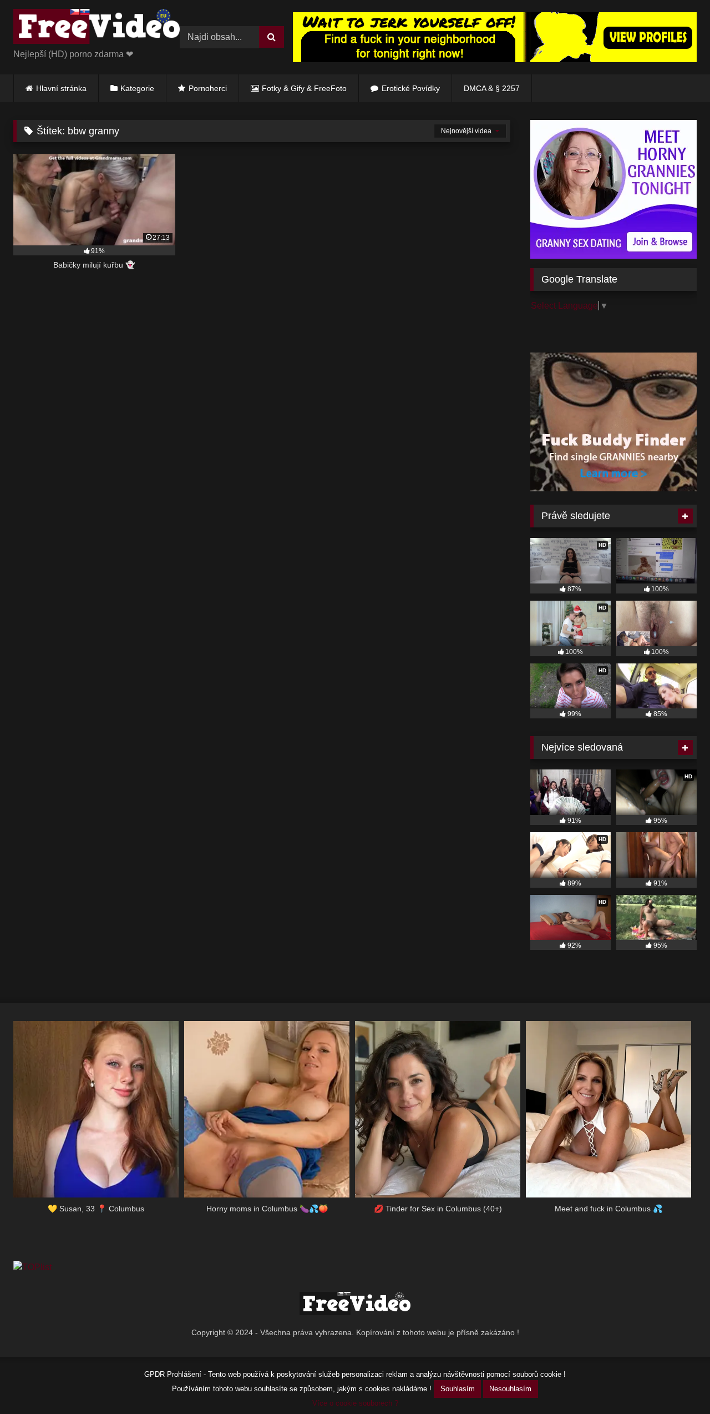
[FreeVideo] (96, 28)
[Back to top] (675, 1381)
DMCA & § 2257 (492, 88)
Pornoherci (208, 88)
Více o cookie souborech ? (355, 1403)
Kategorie (137, 88)
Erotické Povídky (411, 88)
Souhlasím (457, 1389)
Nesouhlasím (510, 1389)
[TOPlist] (32, 1267)
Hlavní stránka (61, 88)
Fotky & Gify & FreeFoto (304, 88)
